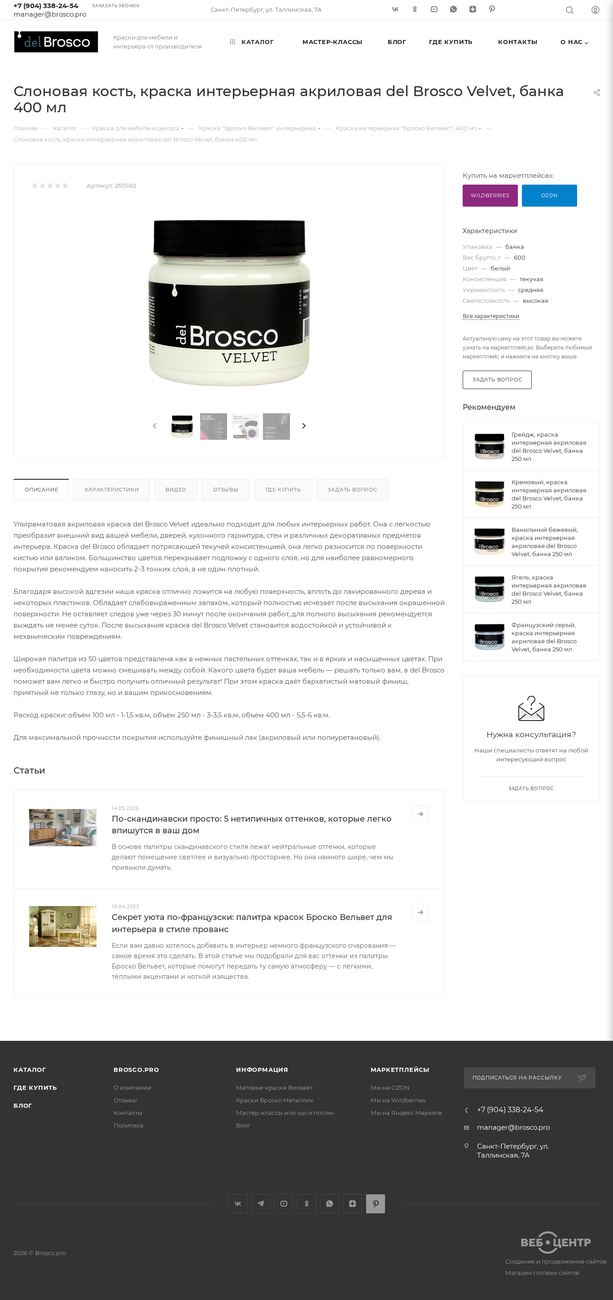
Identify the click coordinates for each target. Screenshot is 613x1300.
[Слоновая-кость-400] (229, 304)
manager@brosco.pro (49, 14)
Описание (41, 489)
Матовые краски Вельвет (274, 1087)
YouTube (283, 1203)
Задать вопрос (352, 489)
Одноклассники (306, 1203)
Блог (22, 1105)
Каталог (29, 1069)
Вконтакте (238, 1203)
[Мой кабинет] (595, 11)
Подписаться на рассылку (517, 1077)
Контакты (128, 1112)
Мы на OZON (390, 1087)
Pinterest (375, 1203)
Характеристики (112, 489)
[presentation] (154, 426)
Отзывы (226, 489)
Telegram (261, 1203)
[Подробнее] (420, 813)
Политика (129, 1125)
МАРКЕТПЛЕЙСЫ (400, 1069)
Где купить (283, 489)
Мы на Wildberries (398, 1100)
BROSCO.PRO (136, 1069)
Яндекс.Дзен (352, 1203)
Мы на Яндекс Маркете (406, 1112)
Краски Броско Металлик (275, 1100)
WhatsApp (329, 1203)
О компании (132, 1087)
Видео (176, 489)
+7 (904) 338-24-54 (45, 5)
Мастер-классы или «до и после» (285, 1112)
